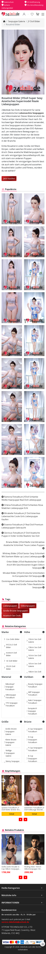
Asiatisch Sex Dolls (12, 615)
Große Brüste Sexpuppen (15, 610)
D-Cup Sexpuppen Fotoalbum (32, 740)
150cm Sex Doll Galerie (34, 640)
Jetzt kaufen (9, 178)
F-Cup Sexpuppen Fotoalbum (35, 749)
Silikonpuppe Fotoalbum (11, 696)
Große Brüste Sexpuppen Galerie (11, 731)
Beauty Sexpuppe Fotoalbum (35, 685)
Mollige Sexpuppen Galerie (10, 753)
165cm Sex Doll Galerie (34, 664)
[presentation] (20, 819)
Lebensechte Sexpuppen (31, 113)
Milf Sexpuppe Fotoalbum (34, 693)
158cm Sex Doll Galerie (34, 648)
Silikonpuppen (28, 605)
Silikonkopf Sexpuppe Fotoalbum (9, 687)
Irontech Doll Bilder (11, 654)
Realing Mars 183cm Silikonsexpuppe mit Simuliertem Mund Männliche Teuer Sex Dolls (10, 868)
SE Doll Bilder (11, 661)
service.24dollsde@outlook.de (15, 922)
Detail (11, 814)
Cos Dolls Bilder (12, 639)
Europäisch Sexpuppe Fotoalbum (32, 711)
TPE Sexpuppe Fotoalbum (12, 704)
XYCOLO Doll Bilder (11, 646)
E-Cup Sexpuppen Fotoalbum (35, 730)
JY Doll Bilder (34, 21)
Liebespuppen (10, 605)
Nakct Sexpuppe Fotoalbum (34, 701)
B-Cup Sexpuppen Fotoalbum (32, 758)
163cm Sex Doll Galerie (34, 656)
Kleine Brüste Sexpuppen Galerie (10, 742)
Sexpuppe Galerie (16, 21)
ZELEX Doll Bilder (10, 667)
